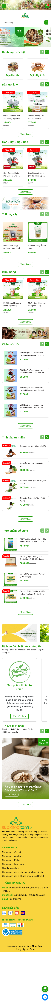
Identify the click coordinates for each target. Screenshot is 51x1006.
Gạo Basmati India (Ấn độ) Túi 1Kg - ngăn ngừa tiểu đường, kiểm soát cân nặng (37, 174)
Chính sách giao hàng (12, 856)
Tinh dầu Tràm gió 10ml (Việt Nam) (32, 499)
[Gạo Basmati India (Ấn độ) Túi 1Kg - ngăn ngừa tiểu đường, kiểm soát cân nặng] (37, 159)
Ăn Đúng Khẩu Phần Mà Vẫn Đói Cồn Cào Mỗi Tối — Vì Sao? (23, 788)
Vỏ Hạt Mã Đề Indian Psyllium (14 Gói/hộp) (33, 575)
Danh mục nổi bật (13, 52)
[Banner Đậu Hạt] (25, 203)
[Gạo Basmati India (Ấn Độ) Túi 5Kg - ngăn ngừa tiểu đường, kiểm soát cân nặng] (13, 159)
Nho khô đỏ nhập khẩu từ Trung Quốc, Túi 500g (12, 247)
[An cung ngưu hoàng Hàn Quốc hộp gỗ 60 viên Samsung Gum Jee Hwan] (10, 561)
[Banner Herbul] (25, 333)
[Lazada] (23, 913)
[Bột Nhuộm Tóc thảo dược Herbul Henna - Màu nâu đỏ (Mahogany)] (10, 375)
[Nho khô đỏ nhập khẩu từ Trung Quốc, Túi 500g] (13, 232)
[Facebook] (10, 913)
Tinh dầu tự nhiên (13, 437)
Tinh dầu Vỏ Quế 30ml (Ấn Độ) (33, 446)
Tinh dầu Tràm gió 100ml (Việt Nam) (33, 482)
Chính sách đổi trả (11, 860)
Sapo (32, 949)
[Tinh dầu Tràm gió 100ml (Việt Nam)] (10, 486)
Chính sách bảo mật (11, 852)
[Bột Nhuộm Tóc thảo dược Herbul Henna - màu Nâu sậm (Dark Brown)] (10, 393)
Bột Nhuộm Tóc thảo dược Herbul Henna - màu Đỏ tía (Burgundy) (31, 406)
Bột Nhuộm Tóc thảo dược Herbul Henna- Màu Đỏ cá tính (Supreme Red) (33, 354)
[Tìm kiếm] (46, 22)
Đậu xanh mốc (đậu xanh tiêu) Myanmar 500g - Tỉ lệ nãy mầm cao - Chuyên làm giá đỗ (12, 117)
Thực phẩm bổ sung (15, 530)
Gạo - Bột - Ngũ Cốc (15, 142)
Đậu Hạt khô (10, 84)
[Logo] (25, 15)
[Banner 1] (19, 633)
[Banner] (25, 5)
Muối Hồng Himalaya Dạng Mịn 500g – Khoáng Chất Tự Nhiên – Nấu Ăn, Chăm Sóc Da (12, 304)
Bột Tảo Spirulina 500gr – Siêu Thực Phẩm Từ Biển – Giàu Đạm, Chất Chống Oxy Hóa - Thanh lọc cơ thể (33, 540)
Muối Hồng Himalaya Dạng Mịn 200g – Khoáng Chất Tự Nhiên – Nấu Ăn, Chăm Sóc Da (37, 304)
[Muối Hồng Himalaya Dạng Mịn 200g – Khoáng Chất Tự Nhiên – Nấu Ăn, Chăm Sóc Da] (37, 289)
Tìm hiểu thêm (19, 716)
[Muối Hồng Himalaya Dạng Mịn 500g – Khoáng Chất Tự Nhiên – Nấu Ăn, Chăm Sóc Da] (13, 289)
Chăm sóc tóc (11, 344)
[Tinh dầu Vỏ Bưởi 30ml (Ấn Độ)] (10, 468)
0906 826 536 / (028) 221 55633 (29, 895)
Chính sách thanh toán (13, 864)
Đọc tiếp (12, 794)
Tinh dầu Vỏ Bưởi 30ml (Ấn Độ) (31, 464)
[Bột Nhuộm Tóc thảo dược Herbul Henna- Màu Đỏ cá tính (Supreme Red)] (10, 358)
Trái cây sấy (10, 214)
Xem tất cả (25, 134)
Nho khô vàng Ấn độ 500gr (37, 246)
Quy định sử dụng (10, 868)
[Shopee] (17, 913)
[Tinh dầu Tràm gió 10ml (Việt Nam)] (10, 503)
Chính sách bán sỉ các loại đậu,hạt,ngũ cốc (22, 872)
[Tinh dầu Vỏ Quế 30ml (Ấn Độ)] (10, 451)
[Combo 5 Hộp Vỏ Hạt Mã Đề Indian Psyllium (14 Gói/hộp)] (10, 596)
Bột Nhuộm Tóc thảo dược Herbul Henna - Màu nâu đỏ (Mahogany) (32, 371)
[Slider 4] (25, 37)
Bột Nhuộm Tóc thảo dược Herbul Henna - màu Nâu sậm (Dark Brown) (33, 389)
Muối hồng (9, 272)
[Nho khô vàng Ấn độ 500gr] (37, 232)
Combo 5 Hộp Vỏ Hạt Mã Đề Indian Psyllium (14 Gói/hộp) (32, 592)
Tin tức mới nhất (13, 725)
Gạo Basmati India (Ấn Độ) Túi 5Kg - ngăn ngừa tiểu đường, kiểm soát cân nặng (12, 174)
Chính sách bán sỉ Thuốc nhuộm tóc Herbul (23, 876)
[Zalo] (4, 913)
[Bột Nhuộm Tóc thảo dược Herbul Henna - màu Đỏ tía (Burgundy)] (10, 410)
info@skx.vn (15, 899)
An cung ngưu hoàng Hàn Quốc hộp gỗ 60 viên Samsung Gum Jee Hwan (33, 558)
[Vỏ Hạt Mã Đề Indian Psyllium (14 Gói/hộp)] (10, 579)
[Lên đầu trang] (45, 981)
